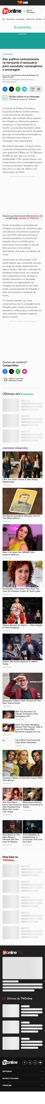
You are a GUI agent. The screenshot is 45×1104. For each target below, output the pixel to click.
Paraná (39, 19)
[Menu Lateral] (3, 19)
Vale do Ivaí (30, 19)
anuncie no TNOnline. (29, 218)
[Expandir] (41, 1085)
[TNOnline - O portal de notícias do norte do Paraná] (11, 11)
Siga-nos (33, 89)
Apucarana (10, 19)
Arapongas (20, 19)
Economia (22, 27)
